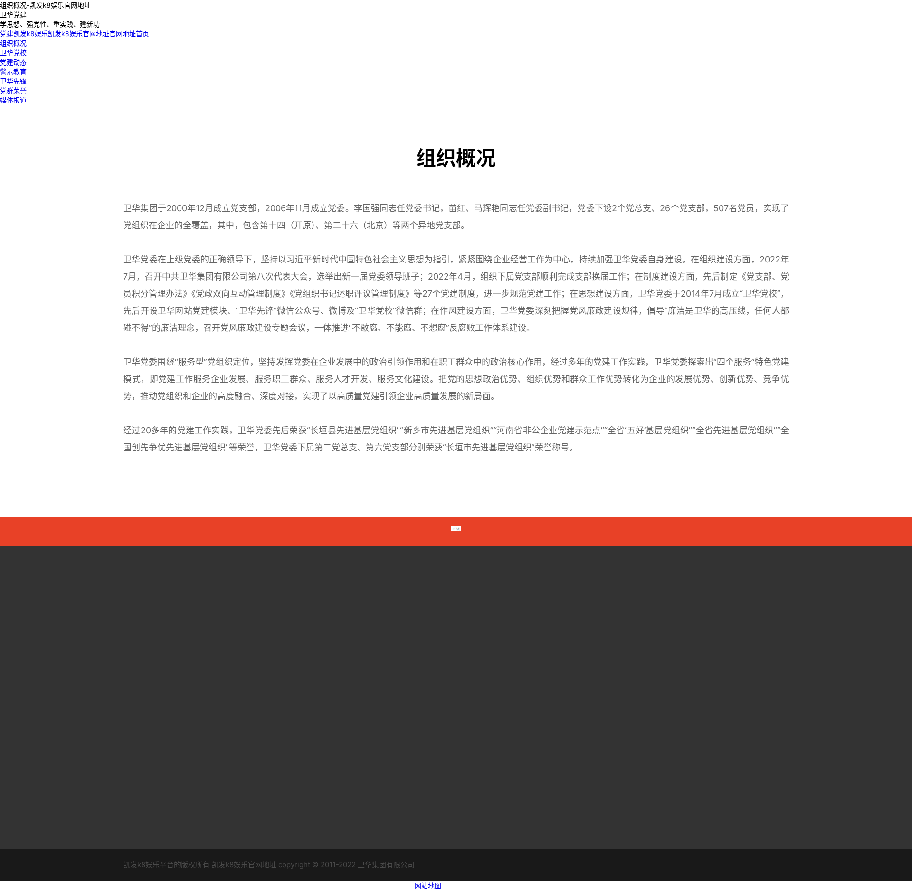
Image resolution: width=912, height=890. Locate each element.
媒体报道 (13, 100)
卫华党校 (13, 52)
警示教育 (13, 71)
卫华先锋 (13, 81)
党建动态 (13, 62)
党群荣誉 (13, 90)
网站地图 (428, 885)
